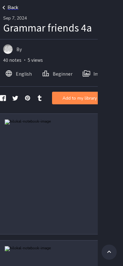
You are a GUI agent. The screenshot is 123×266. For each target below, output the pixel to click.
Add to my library (79, 98)
